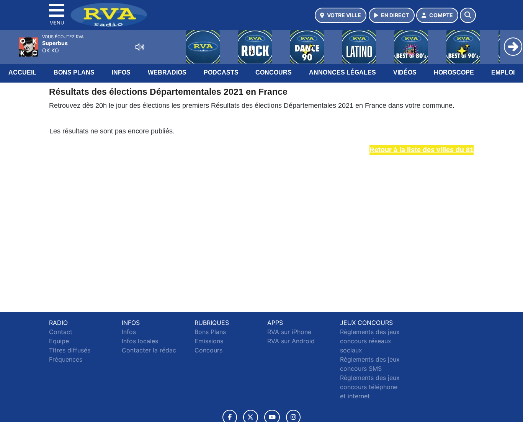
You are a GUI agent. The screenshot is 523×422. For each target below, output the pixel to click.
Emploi (503, 72)
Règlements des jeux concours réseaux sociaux (370, 341)
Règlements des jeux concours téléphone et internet (370, 387)
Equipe (59, 341)
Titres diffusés (69, 350)
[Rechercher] (468, 15)
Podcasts (221, 72)
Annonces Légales (342, 72)
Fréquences (65, 359)
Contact (60, 332)
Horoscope (454, 72)
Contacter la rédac (149, 350)
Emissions (208, 341)
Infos (121, 72)
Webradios (167, 72)
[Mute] (139, 47)
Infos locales (140, 341)
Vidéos (405, 72)
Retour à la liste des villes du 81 (421, 150)
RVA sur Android (291, 341)
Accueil (22, 72)
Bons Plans (74, 72)
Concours (273, 72)
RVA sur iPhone (289, 332)
